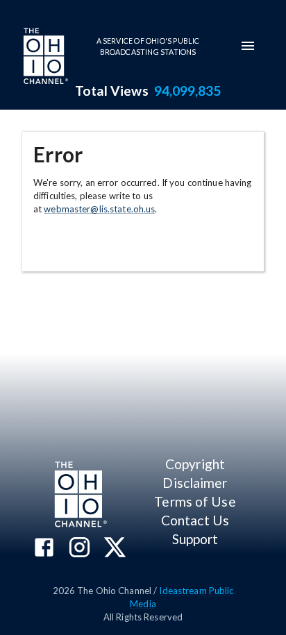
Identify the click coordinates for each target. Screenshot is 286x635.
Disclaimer (194, 482)
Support (195, 538)
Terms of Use (194, 501)
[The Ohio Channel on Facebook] (44, 548)
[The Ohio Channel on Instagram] (79, 548)
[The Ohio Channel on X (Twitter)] (115, 548)
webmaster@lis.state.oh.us (99, 208)
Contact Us (195, 520)
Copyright (195, 464)
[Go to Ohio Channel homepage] (44, 57)
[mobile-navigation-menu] (248, 46)
